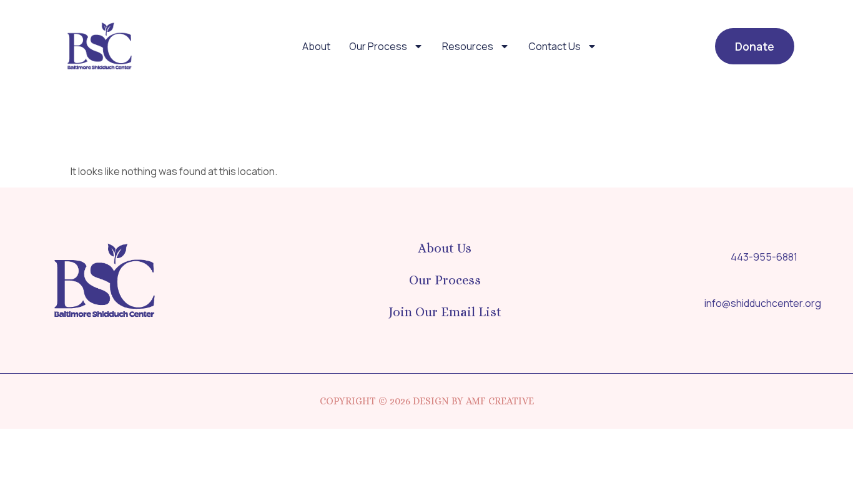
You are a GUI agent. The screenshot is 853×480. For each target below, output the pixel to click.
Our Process (378, 46)
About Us (444, 248)
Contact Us (554, 46)
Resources (467, 46)
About (316, 46)
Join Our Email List (444, 311)
